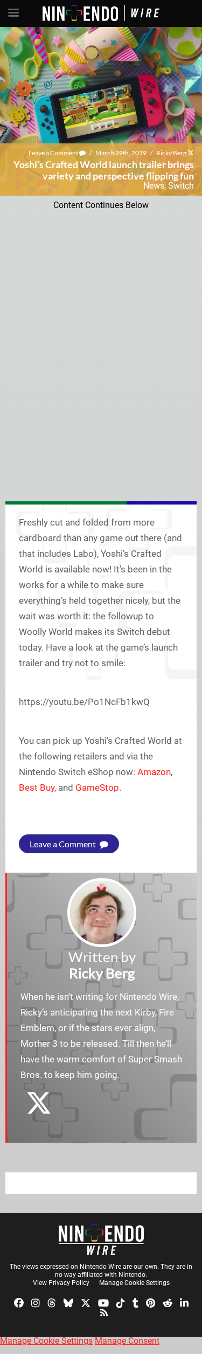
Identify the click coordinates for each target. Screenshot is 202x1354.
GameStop (97, 787)
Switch (181, 186)
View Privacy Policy (61, 1283)
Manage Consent (127, 1341)
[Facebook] (19, 1302)
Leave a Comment (54, 153)
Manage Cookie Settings (134, 1283)
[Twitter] (85, 1302)
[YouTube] (103, 1302)
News (153, 186)
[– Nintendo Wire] (101, 1239)
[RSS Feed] (104, 1312)
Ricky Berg (171, 153)
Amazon (154, 771)
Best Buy (36, 787)
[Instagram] (35, 1302)
